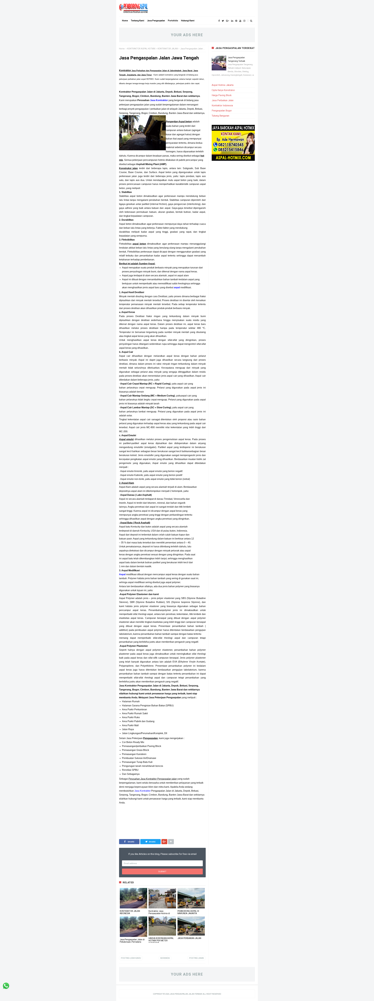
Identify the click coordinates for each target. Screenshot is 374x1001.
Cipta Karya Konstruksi (223, 90)
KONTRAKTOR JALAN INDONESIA (130, 912)
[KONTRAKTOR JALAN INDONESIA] (133, 898)
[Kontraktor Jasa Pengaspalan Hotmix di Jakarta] (162, 898)
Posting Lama (196, 958)
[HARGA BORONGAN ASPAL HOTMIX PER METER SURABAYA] (162, 926)
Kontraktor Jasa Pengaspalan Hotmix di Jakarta (159, 913)
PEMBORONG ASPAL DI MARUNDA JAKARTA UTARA (188, 913)
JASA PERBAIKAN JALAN (189, 938)
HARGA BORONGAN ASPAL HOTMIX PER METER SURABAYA (161, 940)
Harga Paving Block (222, 95)
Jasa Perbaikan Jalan (222, 100)
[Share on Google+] (164, 841)
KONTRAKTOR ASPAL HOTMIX (141, 48)
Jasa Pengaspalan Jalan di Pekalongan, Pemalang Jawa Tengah (132, 941)
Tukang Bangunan (220, 115)
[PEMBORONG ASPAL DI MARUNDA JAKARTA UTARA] (191, 898)
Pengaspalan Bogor (222, 110)
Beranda (165, 958)
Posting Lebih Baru (131, 958)
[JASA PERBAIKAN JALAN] (191, 926)
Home (122, 48)
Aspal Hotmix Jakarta (222, 85)
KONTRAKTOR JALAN (168, 48)
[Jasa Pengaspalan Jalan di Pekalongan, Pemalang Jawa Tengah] (133, 926)
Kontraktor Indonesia (222, 105)
